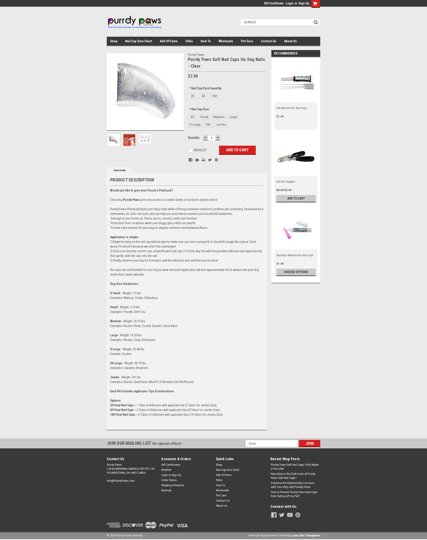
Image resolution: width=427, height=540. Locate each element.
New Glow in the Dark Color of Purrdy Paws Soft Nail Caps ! (293, 476)
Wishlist (166, 469)
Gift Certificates (170, 464)
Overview (119, 170)
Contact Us (268, 41)
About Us (290, 41)
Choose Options (296, 272)
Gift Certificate (274, 3)
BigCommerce (269, 535)
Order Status (169, 480)
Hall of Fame (169, 41)
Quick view (296, 99)
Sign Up (304, 3)
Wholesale (226, 41)
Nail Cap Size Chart (138, 41)
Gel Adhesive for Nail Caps (291, 108)
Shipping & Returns (172, 485)
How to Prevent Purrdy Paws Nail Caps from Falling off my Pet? (294, 494)
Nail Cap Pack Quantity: (205, 88)
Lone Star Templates (306, 535)
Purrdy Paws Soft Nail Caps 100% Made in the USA (295, 466)
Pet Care (247, 41)
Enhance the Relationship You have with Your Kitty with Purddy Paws (292, 485)
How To (206, 41)
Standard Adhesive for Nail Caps (295, 255)
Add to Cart (296, 198)
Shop (113, 41)
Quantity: (194, 137)
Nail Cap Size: (199, 109)
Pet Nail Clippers (285, 181)
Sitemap (166, 490)
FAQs (189, 41)
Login (290, 3)
